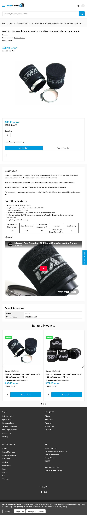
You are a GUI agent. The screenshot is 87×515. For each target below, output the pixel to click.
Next (83, 365)
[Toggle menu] (3, 5)
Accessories (49, 426)
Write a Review (19, 38)
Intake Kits (49, 419)
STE (3, 476)
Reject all (20, 511)
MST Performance (9, 455)
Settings (7, 511)
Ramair (5, 448)
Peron (4, 472)
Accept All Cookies (36, 511)
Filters (47, 416)
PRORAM (6, 459)
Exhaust (48, 430)
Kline (4, 469)
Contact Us (6, 433)
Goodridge (6, 465)
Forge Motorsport (9, 452)
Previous (3, 365)
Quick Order (7, 419)
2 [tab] (43, 403)
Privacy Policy (7, 416)
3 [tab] (45, 403)
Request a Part (8, 423)
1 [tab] (41, 403)
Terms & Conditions (9, 426)
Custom (5, 462)
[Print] (6, 156)
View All (5, 479)
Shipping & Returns (9, 430)
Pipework (48, 423)
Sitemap (5, 436)
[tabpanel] (23, 365)
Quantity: (8, 131)
